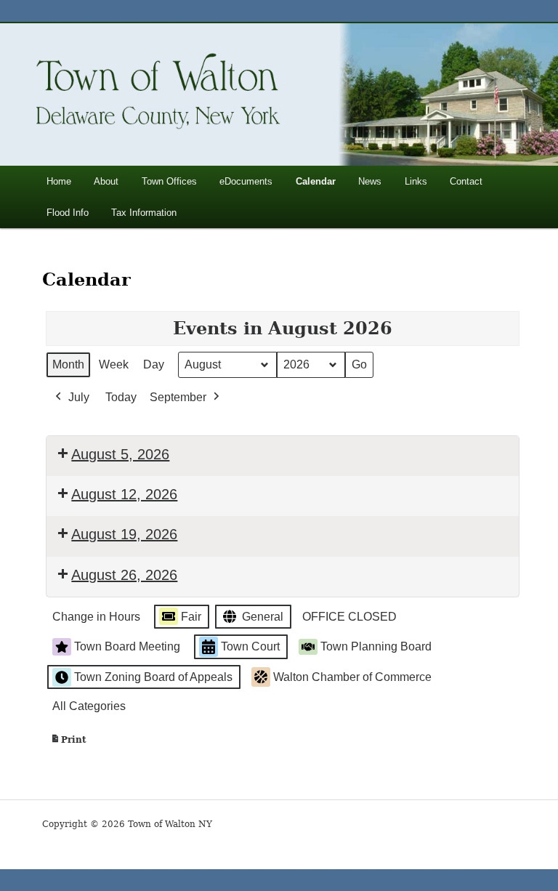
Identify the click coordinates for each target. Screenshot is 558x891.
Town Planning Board (376, 646)
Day (153, 364)
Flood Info (67, 212)
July (78, 397)
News (369, 181)
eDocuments (245, 181)
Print (68, 743)
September (178, 397)
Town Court (250, 646)
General (262, 616)
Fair (191, 616)
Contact (466, 181)
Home (58, 181)
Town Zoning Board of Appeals (153, 677)
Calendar (316, 181)
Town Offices (169, 181)
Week (114, 364)
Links (416, 181)
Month (68, 364)
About (106, 181)
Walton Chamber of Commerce (352, 677)
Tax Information (144, 212)
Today (121, 397)
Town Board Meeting (127, 646)
